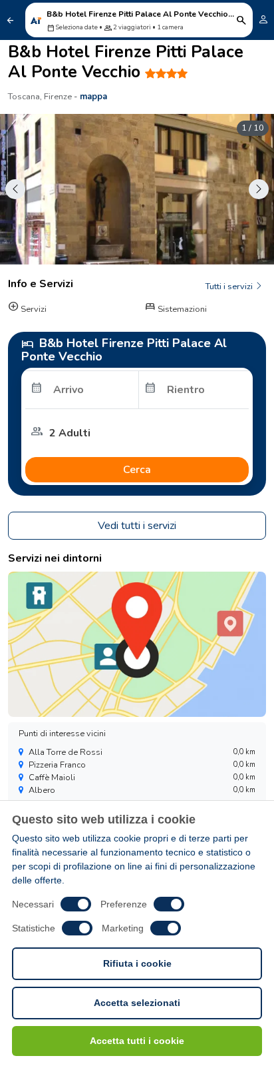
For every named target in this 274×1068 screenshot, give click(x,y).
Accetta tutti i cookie (137, 1040)
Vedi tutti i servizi (137, 525)
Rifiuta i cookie (137, 963)
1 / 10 (252, 128)
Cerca (137, 469)
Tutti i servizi (230, 286)
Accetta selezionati (137, 1002)
